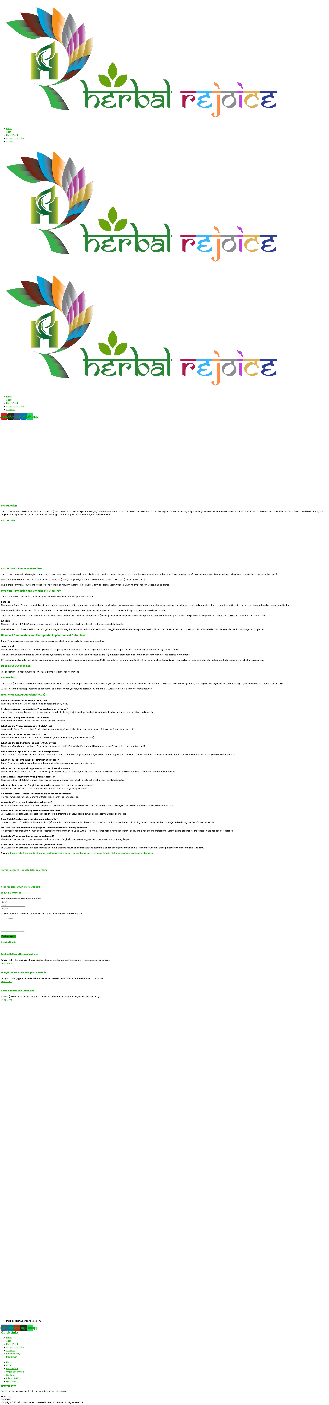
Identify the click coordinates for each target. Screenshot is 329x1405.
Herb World (12, 135)
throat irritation (110, 853)
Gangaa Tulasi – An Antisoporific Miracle (23, 972)
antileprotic (27, 853)
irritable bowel (63, 853)
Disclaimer (11, 1356)
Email (4, 1396)
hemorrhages (49, 853)
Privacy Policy (13, 1353)
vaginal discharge (144, 853)
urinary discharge (127, 853)
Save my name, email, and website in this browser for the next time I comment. (44, 913)
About (9, 131)
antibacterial (14, 853)
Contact (10, 141)
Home (9, 128)
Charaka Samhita (15, 138)
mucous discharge (80, 853)
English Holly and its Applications (19, 954)
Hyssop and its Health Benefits (17, 990)
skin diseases (95, 853)
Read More (6, 963)
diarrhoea (37, 853)
